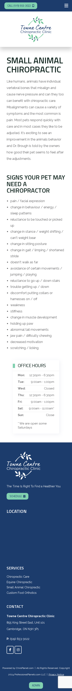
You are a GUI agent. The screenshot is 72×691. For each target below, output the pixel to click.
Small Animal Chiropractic (23, 587)
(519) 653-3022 (19, 638)
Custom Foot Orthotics (22, 592)
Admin (36, 685)
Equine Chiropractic (19, 582)
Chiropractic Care (18, 576)
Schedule (16, 496)
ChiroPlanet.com (25, 668)
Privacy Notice (56, 674)
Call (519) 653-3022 (19, 6)
